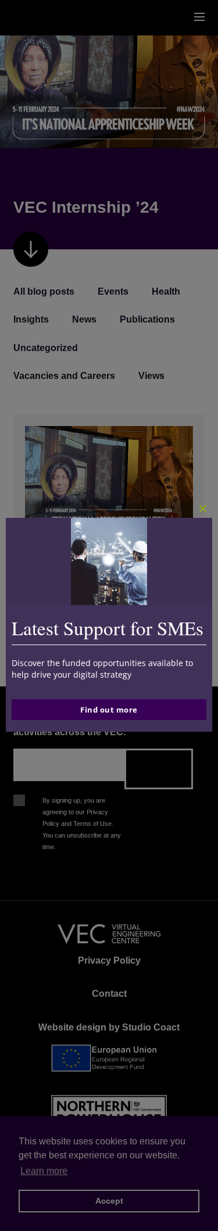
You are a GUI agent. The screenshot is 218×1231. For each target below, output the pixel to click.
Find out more (109, 709)
